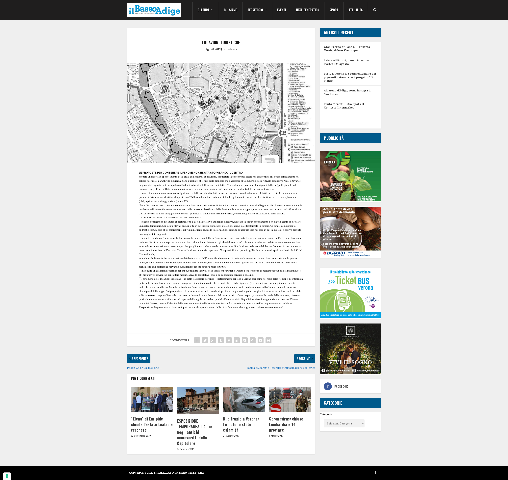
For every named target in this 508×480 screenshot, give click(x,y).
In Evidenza (229, 49)
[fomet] (350, 200)
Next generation (307, 10)
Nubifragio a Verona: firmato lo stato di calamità (241, 424)
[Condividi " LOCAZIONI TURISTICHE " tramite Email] (261, 340)
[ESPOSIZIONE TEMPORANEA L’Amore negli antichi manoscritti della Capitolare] (198, 400)
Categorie (326, 414)
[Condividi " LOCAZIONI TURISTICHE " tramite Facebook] (197, 340)
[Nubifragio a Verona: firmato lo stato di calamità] (244, 399)
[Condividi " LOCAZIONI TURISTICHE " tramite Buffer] (245, 340)
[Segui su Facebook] (376, 472)
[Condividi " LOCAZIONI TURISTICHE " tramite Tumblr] (221, 340)
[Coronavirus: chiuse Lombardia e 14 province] (290, 399)
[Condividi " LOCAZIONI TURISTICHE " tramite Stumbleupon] (253, 340)
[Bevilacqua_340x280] (350, 373)
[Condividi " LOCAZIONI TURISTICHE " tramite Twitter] (205, 340)
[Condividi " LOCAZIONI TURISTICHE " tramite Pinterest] (229, 340)
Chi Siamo (230, 10)
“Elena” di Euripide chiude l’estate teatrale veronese (152, 424)
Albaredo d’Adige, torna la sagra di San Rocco (347, 92)
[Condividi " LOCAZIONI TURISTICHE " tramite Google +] (213, 340)
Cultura (204, 10)
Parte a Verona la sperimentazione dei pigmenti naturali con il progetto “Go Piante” (350, 77)
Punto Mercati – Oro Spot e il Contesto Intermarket (344, 105)
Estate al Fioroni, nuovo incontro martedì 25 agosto (346, 61)
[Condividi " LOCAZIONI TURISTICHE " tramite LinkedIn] (237, 340)
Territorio (255, 10)
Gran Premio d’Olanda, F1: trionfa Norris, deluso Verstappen (347, 48)
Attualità (355, 10)
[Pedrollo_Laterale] (350, 256)
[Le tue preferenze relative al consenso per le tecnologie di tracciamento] (7, 476)
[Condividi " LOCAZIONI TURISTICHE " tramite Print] (268, 340)
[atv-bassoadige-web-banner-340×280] (350, 317)
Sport (333, 10)
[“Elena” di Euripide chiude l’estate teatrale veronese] (152, 399)
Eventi (281, 10)
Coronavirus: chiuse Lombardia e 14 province (286, 424)
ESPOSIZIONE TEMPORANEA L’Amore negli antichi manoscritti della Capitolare (196, 432)
